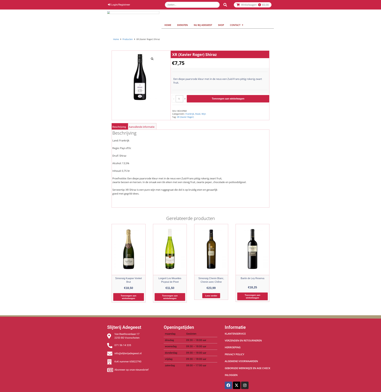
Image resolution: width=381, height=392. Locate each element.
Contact (235, 24)
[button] (152, 59)
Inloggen (231, 375)
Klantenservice (235, 333)
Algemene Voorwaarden (241, 361)
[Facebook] (228, 385)
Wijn (204, 113)
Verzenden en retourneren (243, 340)
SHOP (221, 24)
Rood (197, 113)
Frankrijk (189, 113)
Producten (127, 39)
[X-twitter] (236, 385)
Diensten (182, 24)
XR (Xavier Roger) (185, 117)
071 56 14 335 (122, 345)
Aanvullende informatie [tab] (141, 126)
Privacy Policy (234, 354)
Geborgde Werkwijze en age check (247, 368)
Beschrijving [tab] (119, 126)
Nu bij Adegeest (203, 24)
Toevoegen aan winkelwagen (228, 98)
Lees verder (211, 295)
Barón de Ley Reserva (252, 278)
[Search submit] (225, 4)
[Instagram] (245, 385)
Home (167, 24)
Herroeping (233, 347)
